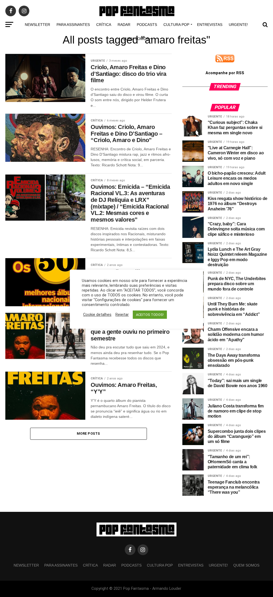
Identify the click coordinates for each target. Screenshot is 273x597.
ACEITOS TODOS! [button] (150, 315)
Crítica (103, 24)
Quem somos (136, 39)
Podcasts (147, 24)
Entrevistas (209, 24)
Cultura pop (176, 24)
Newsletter (37, 24)
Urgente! (238, 24)
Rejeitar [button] (122, 314)
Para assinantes (73, 24)
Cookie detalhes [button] (97, 314)
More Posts (88, 433)
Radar (124, 24)
